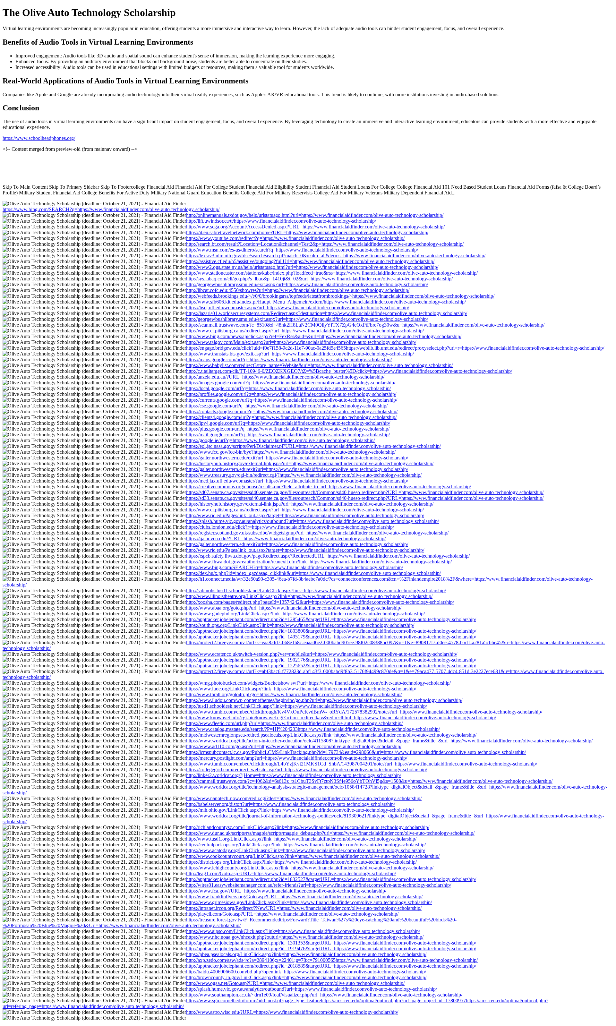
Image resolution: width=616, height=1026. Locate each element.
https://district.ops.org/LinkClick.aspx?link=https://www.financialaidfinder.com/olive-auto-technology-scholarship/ (301, 862)
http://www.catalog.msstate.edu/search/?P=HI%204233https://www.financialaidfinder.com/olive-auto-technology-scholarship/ (313, 729)
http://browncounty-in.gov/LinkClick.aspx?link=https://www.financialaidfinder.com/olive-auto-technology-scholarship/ (306, 977)
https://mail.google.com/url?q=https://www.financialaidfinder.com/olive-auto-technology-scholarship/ (288, 434)
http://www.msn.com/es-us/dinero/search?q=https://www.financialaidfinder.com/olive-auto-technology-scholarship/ (302, 249)
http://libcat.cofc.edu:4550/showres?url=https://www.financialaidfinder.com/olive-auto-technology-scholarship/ (297, 290)
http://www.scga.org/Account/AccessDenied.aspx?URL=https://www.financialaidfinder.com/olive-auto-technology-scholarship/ (315, 226)
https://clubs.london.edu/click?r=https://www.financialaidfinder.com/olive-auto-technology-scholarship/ (290, 527)
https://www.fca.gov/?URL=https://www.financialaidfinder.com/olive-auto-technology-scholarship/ (286, 890)
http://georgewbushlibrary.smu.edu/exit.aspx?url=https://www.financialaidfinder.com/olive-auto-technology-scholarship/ (307, 284)
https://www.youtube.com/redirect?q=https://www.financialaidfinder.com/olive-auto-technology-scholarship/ (295, 238)
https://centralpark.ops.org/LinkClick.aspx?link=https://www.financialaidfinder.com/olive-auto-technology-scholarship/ (306, 844)
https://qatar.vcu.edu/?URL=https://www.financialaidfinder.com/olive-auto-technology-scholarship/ (286, 538)
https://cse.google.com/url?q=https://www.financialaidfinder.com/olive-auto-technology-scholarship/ (287, 405)
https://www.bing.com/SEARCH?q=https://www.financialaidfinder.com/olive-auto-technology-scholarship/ (111, 209)
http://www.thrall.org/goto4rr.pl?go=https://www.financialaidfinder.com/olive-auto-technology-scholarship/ (294, 694)
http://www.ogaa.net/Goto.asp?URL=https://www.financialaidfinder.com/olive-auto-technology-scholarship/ (295, 983)
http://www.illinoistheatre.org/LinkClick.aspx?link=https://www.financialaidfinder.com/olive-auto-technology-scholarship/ (309, 596)
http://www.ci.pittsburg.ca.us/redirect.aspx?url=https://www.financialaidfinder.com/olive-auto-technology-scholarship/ (305, 330)
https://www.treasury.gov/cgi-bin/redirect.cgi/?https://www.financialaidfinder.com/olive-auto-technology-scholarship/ (304, 475)
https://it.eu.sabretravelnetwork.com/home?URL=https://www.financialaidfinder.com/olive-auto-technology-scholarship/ (307, 232)
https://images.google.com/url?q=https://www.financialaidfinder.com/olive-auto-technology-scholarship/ (290, 382)
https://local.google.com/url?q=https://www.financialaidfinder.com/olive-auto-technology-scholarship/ (288, 388)
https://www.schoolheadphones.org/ (39, 138)
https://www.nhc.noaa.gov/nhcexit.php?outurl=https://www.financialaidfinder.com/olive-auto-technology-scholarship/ (305, 937)
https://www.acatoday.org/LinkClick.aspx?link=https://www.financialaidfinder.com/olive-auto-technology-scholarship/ (305, 850)
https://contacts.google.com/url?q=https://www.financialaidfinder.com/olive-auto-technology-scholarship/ (292, 411)
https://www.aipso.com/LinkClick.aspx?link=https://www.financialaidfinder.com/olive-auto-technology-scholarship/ (303, 931)
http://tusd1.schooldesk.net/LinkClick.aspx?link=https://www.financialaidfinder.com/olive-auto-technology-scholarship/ (306, 706)
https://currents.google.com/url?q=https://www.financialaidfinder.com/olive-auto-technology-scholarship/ (291, 400)
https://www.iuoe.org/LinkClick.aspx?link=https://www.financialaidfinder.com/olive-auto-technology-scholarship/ (301, 688)
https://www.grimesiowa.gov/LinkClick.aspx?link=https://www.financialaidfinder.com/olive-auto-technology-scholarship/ (309, 902)
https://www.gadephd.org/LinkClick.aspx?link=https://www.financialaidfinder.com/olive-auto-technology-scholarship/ (305, 613)
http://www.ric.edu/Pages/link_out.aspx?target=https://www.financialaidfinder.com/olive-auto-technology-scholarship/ (305, 515)
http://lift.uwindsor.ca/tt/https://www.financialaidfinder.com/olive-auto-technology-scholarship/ (281, 221)
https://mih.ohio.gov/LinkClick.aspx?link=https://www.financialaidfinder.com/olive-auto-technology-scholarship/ (300, 810)
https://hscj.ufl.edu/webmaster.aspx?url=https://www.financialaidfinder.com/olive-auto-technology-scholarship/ (297, 307)
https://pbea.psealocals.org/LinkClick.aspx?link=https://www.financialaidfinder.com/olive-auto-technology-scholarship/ (306, 954)
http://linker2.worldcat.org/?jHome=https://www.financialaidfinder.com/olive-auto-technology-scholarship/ (293, 775)
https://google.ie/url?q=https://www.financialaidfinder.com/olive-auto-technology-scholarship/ (280, 440)
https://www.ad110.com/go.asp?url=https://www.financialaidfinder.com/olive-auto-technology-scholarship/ (293, 746)
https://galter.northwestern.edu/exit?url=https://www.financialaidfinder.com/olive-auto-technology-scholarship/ (297, 457)
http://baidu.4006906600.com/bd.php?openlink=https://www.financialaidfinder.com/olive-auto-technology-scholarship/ (306, 971)
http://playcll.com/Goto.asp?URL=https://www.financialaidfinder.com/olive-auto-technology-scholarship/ (292, 914)
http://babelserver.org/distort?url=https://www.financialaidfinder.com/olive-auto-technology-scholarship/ (290, 804)
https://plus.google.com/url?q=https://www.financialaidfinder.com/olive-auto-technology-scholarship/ (287, 429)
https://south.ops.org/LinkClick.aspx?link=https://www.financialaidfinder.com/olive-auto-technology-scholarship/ (300, 625)
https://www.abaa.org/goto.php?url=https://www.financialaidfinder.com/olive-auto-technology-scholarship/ (293, 608)
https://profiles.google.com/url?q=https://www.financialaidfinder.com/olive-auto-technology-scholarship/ (291, 394)
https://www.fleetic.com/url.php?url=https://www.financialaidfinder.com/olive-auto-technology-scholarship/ (294, 723)
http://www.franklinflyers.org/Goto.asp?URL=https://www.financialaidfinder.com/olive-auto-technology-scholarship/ (304, 896)
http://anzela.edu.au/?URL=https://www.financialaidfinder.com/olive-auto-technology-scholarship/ (285, 377)
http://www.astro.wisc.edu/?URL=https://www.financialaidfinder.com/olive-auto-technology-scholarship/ (292, 1012)
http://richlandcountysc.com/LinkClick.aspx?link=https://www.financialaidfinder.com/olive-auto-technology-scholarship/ (307, 827)
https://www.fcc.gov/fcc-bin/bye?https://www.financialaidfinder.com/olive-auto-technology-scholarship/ (291, 452)
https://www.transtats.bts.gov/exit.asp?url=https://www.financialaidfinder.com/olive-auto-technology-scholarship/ (300, 353)
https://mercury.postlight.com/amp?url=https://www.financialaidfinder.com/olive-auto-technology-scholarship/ (296, 758)
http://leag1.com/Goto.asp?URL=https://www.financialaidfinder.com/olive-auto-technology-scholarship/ (291, 873)
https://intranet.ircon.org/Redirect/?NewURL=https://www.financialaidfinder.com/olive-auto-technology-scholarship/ (304, 908)
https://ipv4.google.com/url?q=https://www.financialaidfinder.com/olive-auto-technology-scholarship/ (288, 423)
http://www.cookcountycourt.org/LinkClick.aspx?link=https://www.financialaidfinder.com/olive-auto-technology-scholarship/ (313, 856)
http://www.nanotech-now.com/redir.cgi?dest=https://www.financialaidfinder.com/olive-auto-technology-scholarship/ (304, 798)
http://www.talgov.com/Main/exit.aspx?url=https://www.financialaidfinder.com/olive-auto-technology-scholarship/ (301, 342)
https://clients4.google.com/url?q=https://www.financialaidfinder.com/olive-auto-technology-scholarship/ (291, 417)
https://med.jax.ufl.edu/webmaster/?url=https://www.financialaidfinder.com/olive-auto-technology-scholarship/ (297, 480)
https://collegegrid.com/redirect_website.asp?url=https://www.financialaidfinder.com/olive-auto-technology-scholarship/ (306, 769)
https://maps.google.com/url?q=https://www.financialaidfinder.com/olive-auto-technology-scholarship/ (289, 359)
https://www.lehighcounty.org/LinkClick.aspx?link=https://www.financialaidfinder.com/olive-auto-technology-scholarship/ (309, 867)
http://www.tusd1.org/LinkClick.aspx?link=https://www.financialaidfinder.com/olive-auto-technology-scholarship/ (301, 839)
